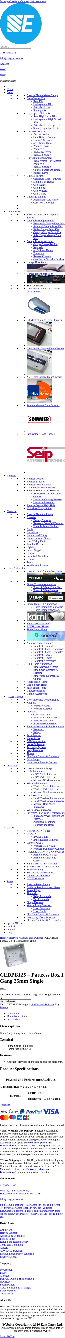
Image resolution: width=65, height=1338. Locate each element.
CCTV (10, 827)
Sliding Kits (39, 110)
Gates (10, 92)
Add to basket (8, 1001)
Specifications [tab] (14, 1019)
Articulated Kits (41, 107)
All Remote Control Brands (41, 487)
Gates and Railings (36, 196)
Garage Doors (14, 211)
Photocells (38, 149)
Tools (29, 562)
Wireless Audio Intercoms (46, 786)
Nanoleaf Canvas (42, 655)
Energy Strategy (8, 1256)
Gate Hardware (35, 175)
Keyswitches (33, 738)
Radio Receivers (42, 152)
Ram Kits (38, 101)
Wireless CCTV (35, 842)
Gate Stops (39, 187)
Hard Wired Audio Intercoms (48, 798)
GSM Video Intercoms (45, 777)
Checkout (5, 1275)
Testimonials (6, 1293)
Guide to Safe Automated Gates (43, 887)
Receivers (38, 729)
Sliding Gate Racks (43, 181)
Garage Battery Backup (45, 244)
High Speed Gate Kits (38, 113)
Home (10, 89)
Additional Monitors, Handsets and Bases (44, 823)
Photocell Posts (41, 146)
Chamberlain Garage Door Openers (45, 348)
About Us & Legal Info (12, 1235)
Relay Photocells (42, 896)
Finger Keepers (35, 902)
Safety (10, 881)
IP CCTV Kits (40, 836)
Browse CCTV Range (38, 830)
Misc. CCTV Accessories (40, 872)
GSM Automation (36, 741)
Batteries (31, 517)
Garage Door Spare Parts (40, 273)
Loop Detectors (35, 750)
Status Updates (8, 1290)
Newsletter (5, 1281)
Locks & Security (42, 140)
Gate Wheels (40, 190)
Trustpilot (5, 1104)
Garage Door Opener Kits (40, 220)
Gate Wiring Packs (36, 541)
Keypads (38, 247)
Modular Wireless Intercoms (48, 792)
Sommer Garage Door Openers (43, 405)
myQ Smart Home (43, 143)
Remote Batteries (36, 481)
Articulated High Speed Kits (48, 125)
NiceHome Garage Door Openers (44, 377)
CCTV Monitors (35, 878)
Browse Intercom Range (39, 768)
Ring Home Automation (39, 663)
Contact (11, 926)
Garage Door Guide (37, 262)
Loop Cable (39, 911)
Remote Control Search (39, 484)
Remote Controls (42, 154)
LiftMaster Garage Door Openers (44, 320)
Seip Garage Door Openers (41, 433)
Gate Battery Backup (44, 137)
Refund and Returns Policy (14, 1241)
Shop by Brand (35, 285)
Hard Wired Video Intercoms (48, 801)
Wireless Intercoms (43, 720)
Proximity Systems (36, 747)
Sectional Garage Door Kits (47, 226)
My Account (6, 1269)
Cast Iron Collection (43, 202)
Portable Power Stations (45, 526)
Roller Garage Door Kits (46, 229)
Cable (30, 529)
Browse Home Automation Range (44, 571)
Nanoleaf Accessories (44, 660)
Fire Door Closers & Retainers (43, 756)
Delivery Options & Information (17, 1278)
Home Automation (16, 568)
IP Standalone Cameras (45, 839)
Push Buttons (34, 735)
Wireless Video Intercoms (46, 789)
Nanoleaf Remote (42, 657)
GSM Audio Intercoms (45, 774)
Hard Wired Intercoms (45, 723)
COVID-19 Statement (11, 1250)
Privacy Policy (7, 1238)
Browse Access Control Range (43, 699)
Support (11, 929)
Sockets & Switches (37, 556)
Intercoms (32, 711)
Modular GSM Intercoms (46, 780)
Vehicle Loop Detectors (39, 905)
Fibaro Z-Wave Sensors (45, 590)
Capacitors (32, 532)
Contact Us (6, 1229)
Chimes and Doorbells (38, 875)
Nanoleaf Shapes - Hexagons (48, 649)
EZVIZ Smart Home (37, 626)
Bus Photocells (41, 899)
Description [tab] (13, 1013)
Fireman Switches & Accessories (44, 920)
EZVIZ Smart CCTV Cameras (43, 866)
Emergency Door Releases (41, 917)
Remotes (11, 475)
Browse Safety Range (38, 884)
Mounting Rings (35, 869)
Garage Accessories (37, 693)
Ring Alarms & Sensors (45, 666)
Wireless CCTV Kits (44, 845)
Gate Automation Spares (39, 157)
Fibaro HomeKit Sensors (46, 609)
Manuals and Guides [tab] (17, 1016)
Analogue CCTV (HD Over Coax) (45, 851)
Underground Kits (42, 104)
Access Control (41, 134)
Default (4, 1007)
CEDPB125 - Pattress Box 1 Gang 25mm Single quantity (30, 994)
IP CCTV (32, 833)
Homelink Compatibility (39, 508)
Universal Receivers (43, 502)
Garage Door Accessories (40, 241)
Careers (4, 1247)
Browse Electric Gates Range (42, 95)
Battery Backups (42, 520)
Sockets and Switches (31, 937)
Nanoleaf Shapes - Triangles (48, 652)
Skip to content (38, 1)
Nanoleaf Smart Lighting (40, 643)
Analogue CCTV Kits (45, 854)
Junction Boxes (35, 544)
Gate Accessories (36, 131)
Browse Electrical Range (40, 514)
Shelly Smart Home (37, 629)
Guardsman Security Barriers (48, 259)
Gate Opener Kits (36, 98)
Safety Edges (33, 890)
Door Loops (33, 759)
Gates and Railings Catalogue (15, 1287)
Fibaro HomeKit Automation (42, 604)
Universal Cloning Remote (47, 499)
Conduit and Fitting (37, 535)
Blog (9, 932)
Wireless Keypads (42, 708)
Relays (30, 553)
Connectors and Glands (39, 538)
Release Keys (40, 172)
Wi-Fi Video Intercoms (45, 717)
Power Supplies (35, 550)
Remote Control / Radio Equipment (45, 726)
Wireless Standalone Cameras (48, 848)
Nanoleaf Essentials (43, 646)
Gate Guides (39, 184)
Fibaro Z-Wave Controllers (47, 587)
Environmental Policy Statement (17, 1253)
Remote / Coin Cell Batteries (48, 523)
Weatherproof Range (37, 565)
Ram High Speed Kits (44, 116)
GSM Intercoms (41, 714)
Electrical (11, 511)
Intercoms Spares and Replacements (45, 812)
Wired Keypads (41, 705)
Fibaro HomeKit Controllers (48, 607)
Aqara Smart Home (37, 681)
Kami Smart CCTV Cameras (42, 863)
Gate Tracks (39, 193)
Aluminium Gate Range (45, 199)
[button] (8, 80)
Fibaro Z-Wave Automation (41, 584)
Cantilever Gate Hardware (47, 178)
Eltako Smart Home (37, 684)
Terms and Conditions (11, 1244)
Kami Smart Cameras (38, 623)
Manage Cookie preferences (15, 1)
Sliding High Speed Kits (46, 128)
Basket (3, 1272)
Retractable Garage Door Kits (49, 223)
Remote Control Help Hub (41, 505)
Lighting (31, 547)
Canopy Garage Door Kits (47, 232)
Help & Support (8, 1232)
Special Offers (14, 923)
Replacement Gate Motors (47, 160)
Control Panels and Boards (47, 169)
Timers (31, 559)
